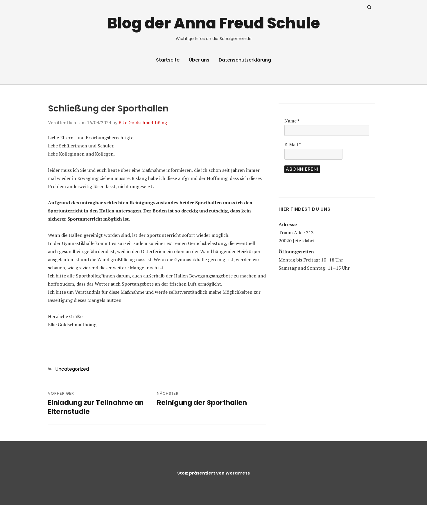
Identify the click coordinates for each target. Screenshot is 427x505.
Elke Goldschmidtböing (143, 122)
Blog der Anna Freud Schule (213, 23)
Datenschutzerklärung (245, 60)
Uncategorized (72, 369)
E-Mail (292, 144)
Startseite (168, 60)
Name (291, 121)
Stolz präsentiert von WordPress (213, 473)
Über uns (199, 60)
